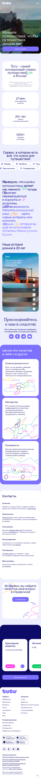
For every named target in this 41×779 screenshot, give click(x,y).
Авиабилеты (6, 699)
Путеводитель (7, 728)
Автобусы (5, 705)
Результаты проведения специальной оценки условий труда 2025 (14, 764)
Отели (4, 707)
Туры (4, 713)
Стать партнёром (27, 710)
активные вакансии (15, 530)
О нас (23, 699)
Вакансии (24, 702)
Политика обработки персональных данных (15, 757)
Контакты (24, 713)
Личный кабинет (8, 723)
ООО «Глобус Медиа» (15, 769)
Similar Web (13, 86)
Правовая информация (9, 755)
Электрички (6, 710)
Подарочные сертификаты (11, 731)
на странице (16, 545)
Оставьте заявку (8, 554)
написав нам (31, 509)
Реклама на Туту (26, 707)
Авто (4, 716)
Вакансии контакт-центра (30, 705)
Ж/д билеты (6, 702)
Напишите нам (7, 517)
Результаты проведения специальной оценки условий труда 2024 (14, 760)
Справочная (6, 725)
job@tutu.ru (14, 532)
